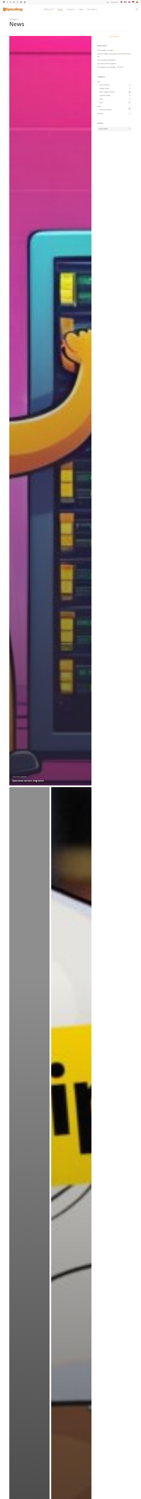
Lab (98, 82)
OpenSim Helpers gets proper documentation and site (113, 55)
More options (114, 36)
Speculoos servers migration (106, 64)
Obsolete (100, 113)
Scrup (101, 99)
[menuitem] (121, 2)
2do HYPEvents (104, 85)
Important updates (19, 777)
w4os (101, 102)
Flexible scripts (104, 88)
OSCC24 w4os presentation (106, 60)
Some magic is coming (105, 50)
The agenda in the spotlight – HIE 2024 (110, 67)
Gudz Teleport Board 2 (107, 92)
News (99, 106)
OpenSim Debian (105, 95)
